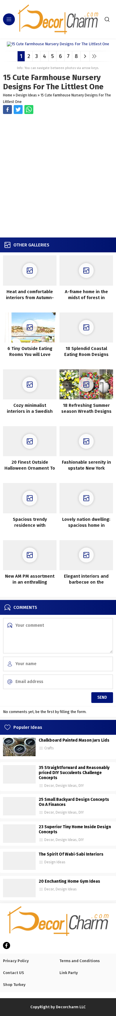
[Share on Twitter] (28, 109)
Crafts (49, 748)
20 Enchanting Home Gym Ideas (69, 881)
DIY (81, 786)
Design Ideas (26, 95)
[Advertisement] (58, 176)
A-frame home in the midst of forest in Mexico (86, 297)
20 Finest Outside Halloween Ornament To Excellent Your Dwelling (29, 468)
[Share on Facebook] (7, 109)
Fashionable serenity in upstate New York (86, 465)
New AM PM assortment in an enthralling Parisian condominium (29, 582)
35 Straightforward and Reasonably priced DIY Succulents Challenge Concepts (74, 772)
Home (7, 95)
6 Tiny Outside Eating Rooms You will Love (29, 351)
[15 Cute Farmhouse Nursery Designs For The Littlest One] (58, 44)
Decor (49, 786)
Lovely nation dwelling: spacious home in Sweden (86, 525)
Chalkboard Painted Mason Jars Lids (74, 740)
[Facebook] (6, 945)
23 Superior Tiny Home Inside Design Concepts (75, 829)
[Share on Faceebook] (18, 109)
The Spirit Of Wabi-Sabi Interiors (71, 854)
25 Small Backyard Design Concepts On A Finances (74, 802)
